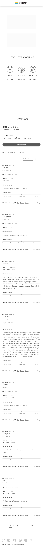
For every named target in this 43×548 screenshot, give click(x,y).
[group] (21, 127)
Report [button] (22, 203)
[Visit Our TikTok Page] (25, 540)
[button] (10, 526)
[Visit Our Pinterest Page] (20, 540)
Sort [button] (4, 152)
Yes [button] (18, 203)
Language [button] (11, 152)
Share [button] (26, 203)
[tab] (28, 159)
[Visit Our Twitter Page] (31, 540)
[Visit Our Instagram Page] (8, 540)
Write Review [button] (21, 144)
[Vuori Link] (21, 3)
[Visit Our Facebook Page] (14, 540)
